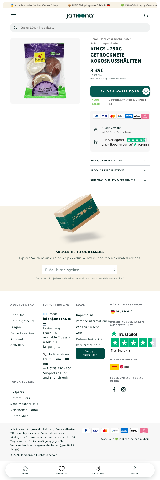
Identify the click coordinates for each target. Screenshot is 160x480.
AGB (79, 333)
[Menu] (13, 16)
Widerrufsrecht (87, 327)
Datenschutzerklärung (93, 339)
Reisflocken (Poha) (24, 410)
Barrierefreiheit (88, 345)
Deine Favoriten (22, 333)
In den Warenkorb (120, 91)
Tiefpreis (17, 392)
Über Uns (17, 315)
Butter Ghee (19, 416)
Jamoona (26, 455)
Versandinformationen (93, 321)
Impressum (84, 315)
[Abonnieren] (115, 269)
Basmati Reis (20, 398)
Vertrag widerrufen (90, 353)
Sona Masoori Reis (24, 404)
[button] (80, 27)
